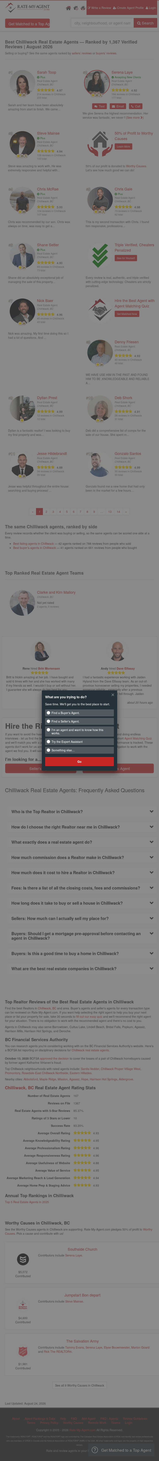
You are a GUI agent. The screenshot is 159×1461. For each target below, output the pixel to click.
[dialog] (79, 730)
